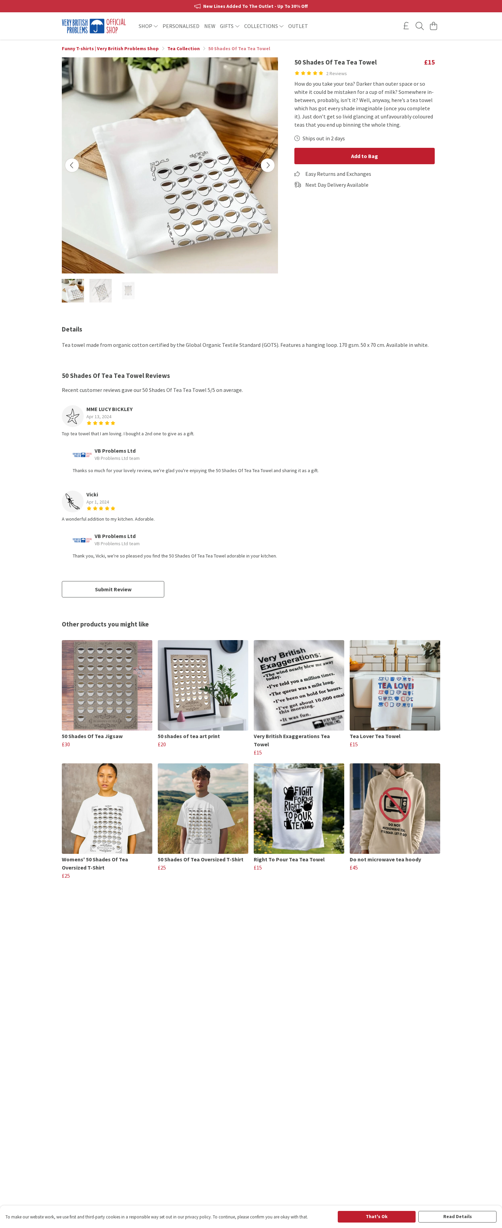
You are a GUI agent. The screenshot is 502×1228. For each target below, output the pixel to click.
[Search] (420, 26)
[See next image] (268, 165)
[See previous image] (72, 165)
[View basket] (433, 26)
